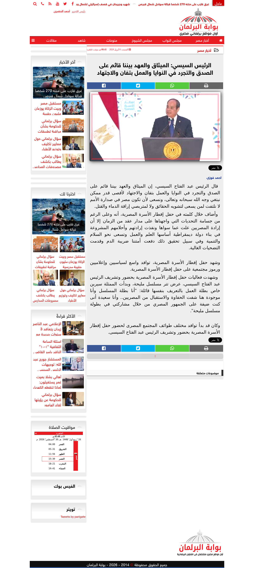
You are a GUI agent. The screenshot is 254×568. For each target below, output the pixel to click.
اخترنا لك (67, 193)
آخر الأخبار (67, 61)
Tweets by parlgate (73, 516)
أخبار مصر (204, 50)
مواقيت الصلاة (62, 426)
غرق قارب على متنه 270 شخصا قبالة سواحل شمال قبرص (184, 3)
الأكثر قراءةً (66, 315)
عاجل (218, 3)
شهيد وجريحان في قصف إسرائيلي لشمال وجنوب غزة (108, 3)
